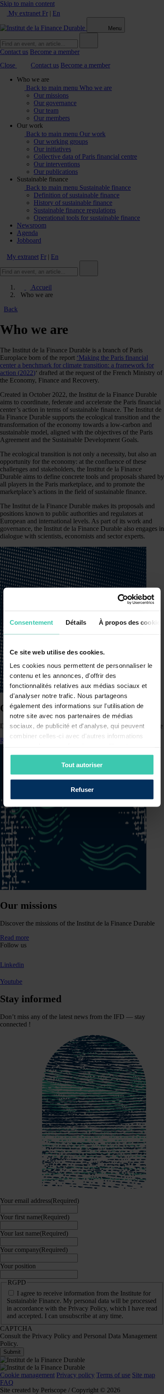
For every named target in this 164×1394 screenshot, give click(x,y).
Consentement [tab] (31, 622)
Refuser (82, 789)
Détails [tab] (76, 622)
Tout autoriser (82, 764)
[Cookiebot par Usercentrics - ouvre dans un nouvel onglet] (118, 599)
